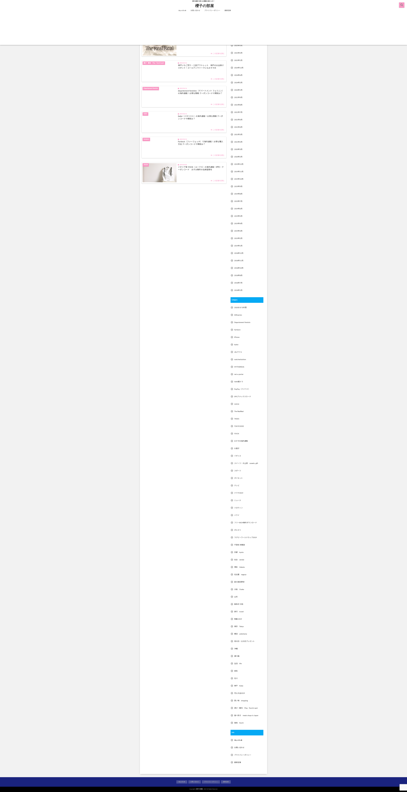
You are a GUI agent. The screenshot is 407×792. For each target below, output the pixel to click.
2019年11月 (238, 171)
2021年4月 (238, 127)
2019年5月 (238, 216)
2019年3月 (238, 231)
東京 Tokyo (239, 626)
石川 (236, 678)
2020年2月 (238, 157)
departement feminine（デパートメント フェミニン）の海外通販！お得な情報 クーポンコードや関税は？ (201, 92)
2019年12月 (238, 164)
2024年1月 (238, 90)
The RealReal (239, 411)
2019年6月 (238, 209)
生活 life (238, 663)
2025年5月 (238, 45)
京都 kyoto (239, 552)
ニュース (237, 500)
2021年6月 (238, 120)
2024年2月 (238, 82)
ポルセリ (237, 530)
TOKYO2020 (239, 426)
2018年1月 (238, 290)
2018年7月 (238, 283)
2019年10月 (238, 179)
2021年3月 (238, 134)
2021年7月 (238, 112)
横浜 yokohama (240, 634)
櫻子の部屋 (204, 5)
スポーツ (237, 471)
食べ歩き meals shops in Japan (246, 715)
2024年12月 (238, 68)
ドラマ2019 (238, 493)
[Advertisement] (203, 29)
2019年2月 (238, 238)
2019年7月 (238, 201)
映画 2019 (238, 619)
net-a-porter (238, 374)
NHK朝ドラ (238, 382)
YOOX (236, 434)
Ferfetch (237, 330)
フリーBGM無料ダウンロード (245, 523)
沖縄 (236, 649)
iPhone (236, 337)
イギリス (237, 456)
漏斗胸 (236, 656)
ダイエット (238, 478)
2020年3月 (238, 149)
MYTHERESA (239, 367)
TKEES (236, 419)
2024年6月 (238, 75)
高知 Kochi (239, 723)
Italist (236, 345)
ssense (236, 404)
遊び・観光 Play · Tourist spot (246, 708)
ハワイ (236, 515)
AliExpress (238, 315)
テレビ (236, 485)
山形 (236, 597)
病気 (236, 671)
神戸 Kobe (238, 686)
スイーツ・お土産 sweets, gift (246, 463)
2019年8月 (238, 194)
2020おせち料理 (240, 307)
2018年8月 (238, 275)
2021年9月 (238, 97)
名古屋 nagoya (240, 574)
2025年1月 (238, 60)
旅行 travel (239, 612)
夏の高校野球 (239, 582)
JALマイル (238, 352)
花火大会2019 (239, 693)
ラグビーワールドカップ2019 (245, 537)
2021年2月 (238, 142)
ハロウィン (238, 508)
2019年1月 (238, 246)
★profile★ (182, 10)
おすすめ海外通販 (241, 441)
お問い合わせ (195, 10)
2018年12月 (238, 253)
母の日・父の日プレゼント (244, 641)
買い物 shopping (241, 701)
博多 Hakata (239, 567)
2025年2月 (238, 53)
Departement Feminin (242, 322)
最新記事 (227, 10)
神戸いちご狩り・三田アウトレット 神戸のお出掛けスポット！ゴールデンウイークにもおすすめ (201, 67)
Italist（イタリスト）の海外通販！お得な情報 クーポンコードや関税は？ (200, 117)
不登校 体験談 (239, 545)
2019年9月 (238, 186)
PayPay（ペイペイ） (242, 389)
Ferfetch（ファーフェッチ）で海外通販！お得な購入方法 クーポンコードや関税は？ (200, 143)
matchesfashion (240, 359)
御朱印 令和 (238, 604)
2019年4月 (238, 223)
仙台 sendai (239, 560)
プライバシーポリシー (212, 10)
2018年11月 (238, 260)
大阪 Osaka (239, 589)
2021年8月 (238, 105)
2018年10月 (238, 268)
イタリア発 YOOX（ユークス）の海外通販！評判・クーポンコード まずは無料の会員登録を (201, 168)
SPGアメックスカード (242, 396)
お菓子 (236, 448)
